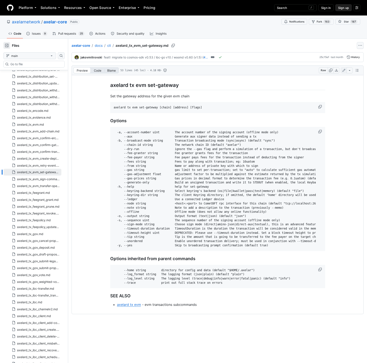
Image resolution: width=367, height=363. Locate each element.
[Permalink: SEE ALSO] (107, 296)
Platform (26, 8)
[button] (320, 107)
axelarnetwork (26, 21)
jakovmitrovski (91, 57)
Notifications (296, 21)
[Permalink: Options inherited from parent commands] (107, 259)
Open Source (100, 8)
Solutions (48, 8)
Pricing (149, 8)
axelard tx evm (129, 304)
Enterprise (127, 8)
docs (99, 45)
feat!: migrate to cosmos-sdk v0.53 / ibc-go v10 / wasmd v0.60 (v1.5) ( (153, 57)
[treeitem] (32, 172)
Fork (323, 21)
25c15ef (324, 57)
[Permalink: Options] (107, 121)
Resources (73, 8)
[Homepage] (10, 7)
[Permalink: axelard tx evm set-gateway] (107, 85)
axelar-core (55, 21)
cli (109, 45)
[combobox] (35, 64)
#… (205, 57)
